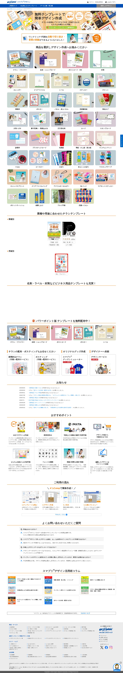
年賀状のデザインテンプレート (71, 638)
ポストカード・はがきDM (52, 627)
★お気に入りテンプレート (28, 5)
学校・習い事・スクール (68, 243)
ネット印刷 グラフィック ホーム (14, 8)
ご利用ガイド (13, 5)
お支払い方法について (51, 647)
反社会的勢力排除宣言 (51, 656)
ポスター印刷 (13, 629)
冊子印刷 (84, 627)
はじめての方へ (31, 644)
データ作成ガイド (14, 645)
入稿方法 (84, 644)
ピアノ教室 (69, 245)
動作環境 (66, 644)
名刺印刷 (12, 627)
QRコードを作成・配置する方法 (42, 390)
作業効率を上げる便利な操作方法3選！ (61, 407)
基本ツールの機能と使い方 (41, 407)
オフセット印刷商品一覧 (69, 630)
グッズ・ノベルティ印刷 (16, 630)
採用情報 (84, 656)
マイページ (103, 635)
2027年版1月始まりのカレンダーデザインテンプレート (44, 400)
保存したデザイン (106, 5)
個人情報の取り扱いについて (35, 656)
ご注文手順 (84, 645)
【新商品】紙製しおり (35, 405)
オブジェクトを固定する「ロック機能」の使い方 (66, 395)
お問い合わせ (104, 637)
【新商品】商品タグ (34, 397)
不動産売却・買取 (54, 245)
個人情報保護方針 (14, 656)
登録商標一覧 (84, 613)
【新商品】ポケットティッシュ (37, 402)
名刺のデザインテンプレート (35, 638)
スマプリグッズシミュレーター (53, 630)
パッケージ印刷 (49, 629)
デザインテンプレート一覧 (16, 638)
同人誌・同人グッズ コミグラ (35, 630)
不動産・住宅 (54, 242)
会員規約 (66, 654)
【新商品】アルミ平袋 (35, 392)
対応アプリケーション (51, 645)
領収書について (67, 647)
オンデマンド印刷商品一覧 (88, 630)
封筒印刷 (66, 629)
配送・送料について (33, 647)
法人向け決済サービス (87, 647)
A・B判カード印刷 (32, 629)
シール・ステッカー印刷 (69, 627)
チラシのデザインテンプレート (53, 638)
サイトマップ (104, 641)
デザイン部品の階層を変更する (42, 395)
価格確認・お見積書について (71, 645)
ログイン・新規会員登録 (96, 2)
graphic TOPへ (112, 2)
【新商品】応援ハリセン (35, 387)
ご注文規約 (84, 654)
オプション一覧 (14, 632)
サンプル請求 (104, 639)
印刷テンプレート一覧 (33, 645)
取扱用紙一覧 (31, 632)
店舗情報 (30, 654)
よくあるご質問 (49, 644)
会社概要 (12, 654)
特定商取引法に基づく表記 (70, 656)
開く (117, 667)
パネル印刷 (84, 629)
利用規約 (48, 654)
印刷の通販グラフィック (15, 667)
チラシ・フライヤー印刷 (34, 627)
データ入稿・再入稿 (46, 5)
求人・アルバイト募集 (61, 274)
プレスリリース (14, 658)
